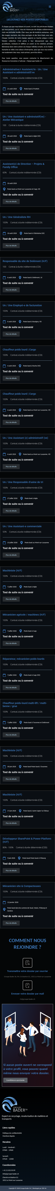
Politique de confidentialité (12, 1133)
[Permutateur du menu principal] (50, 6)
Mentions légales (9, 1136)
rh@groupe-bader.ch (34, 61)
